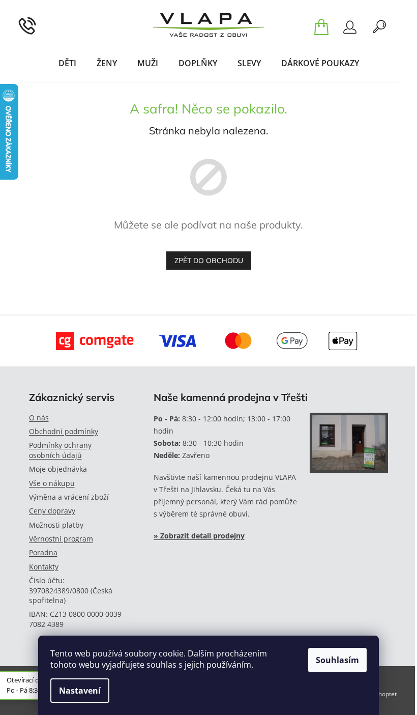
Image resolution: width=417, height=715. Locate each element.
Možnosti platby (56, 525)
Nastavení (80, 690)
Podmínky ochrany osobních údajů (60, 450)
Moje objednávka (58, 469)
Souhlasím (337, 660)
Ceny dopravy (52, 511)
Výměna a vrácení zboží (69, 497)
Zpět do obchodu (208, 260)
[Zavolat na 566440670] (40, 25)
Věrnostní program (61, 539)
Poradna (43, 552)
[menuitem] (67, 63)
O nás (39, 417)
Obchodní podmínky (63, 431)
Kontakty (43, 566)
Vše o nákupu (52, 483)
